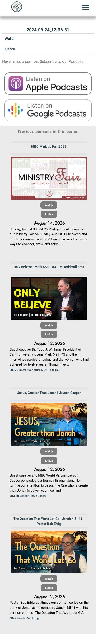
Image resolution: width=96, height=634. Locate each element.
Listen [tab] (10, 49)
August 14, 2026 (49, 223)
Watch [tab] (10, 38)
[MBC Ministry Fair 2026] (49, 178)
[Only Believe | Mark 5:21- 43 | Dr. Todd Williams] (49, 298)
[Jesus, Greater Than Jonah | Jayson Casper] (49, 424)
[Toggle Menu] (86, 7)
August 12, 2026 (49, 343)
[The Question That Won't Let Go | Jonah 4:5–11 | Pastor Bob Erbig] (49, 552)
